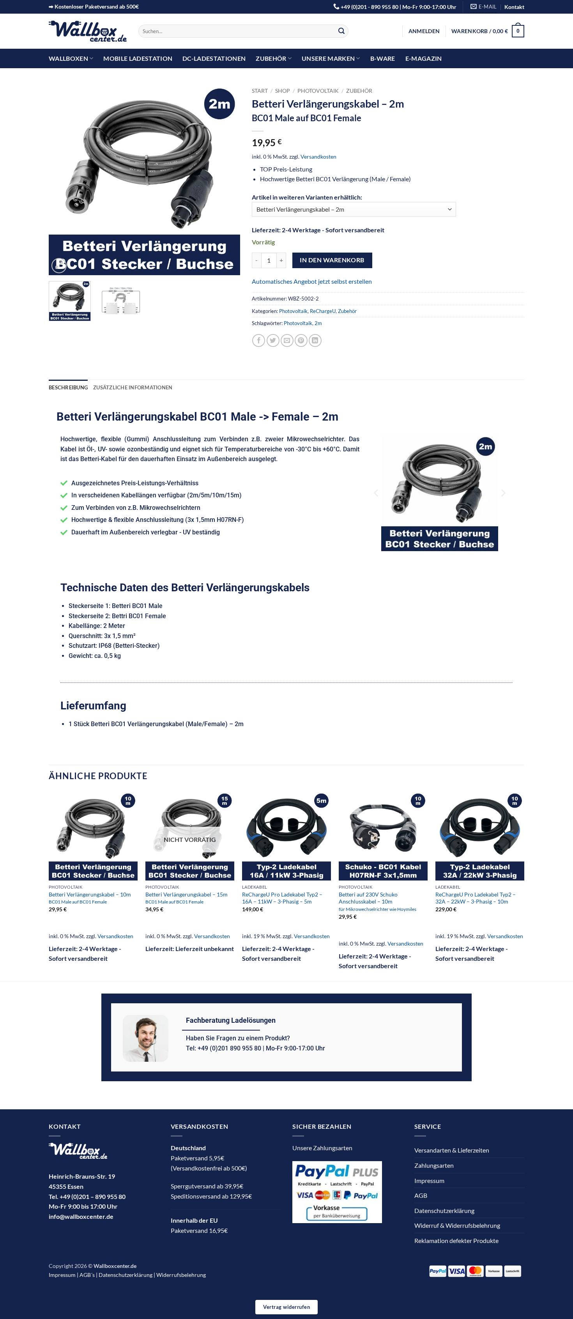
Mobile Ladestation (137, 58)
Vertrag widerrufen (286, 1307)
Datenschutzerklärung (444, 1210)
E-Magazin (423, 58)
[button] (424, 31)
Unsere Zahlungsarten (322, 1147)
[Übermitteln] (341, 31)
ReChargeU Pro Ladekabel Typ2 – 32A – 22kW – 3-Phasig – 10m (475, 898)
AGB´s (87, 1274)
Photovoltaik (318, 91)
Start (260, 91)
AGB (420, 1195)
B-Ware (382, 58)
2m (318, 323)
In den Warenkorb (332, 259)
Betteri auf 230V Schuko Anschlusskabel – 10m (377, 901)
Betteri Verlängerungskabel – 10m (90, 898)
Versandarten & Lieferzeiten (451, 1150)
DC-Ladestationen (214, 58)
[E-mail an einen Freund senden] (287, 340)
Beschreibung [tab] (68, 387)
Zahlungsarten (434, 1165)
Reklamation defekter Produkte (456, 1240)
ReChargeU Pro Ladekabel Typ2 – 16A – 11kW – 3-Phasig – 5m (282, 898)
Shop (282, 91)
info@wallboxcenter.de (81, 1216)
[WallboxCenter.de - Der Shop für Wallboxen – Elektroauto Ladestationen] (88, 31)
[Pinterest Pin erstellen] (301, 340)
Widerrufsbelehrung (181, 1274)
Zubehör (271, 58)
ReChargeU (323, 311)
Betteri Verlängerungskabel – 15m (186, 898)
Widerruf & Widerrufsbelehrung (457, 1225)
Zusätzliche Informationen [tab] (132, 387)
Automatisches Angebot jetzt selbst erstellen (312, 281)
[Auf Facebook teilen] (258, 340)
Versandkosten (318, 156)
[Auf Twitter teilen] (273, 340)
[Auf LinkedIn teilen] (315, 340)
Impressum (429, 1180)
